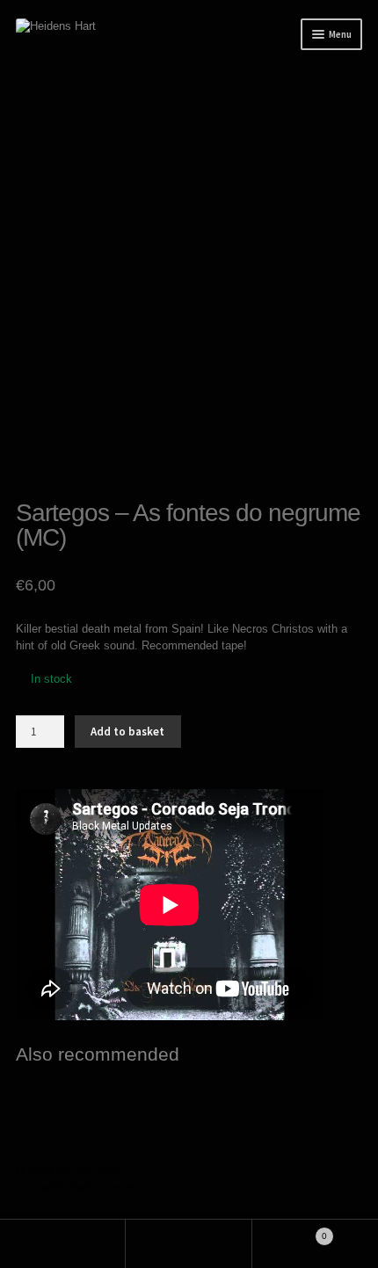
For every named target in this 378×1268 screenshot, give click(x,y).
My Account (63, 1244)
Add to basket (127, 731)
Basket (289, 1231)
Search (188, 1244)
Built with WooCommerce (80, 1187)
